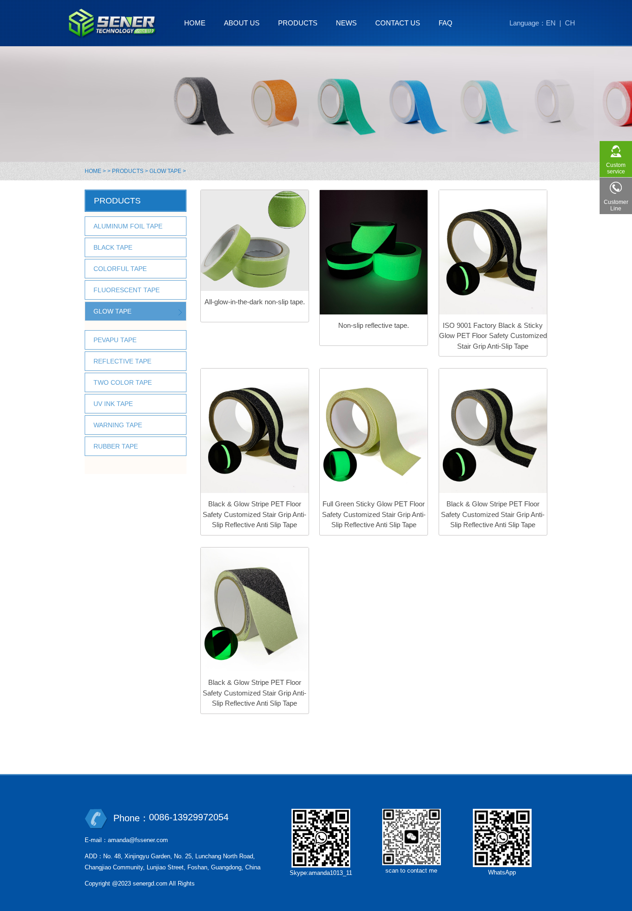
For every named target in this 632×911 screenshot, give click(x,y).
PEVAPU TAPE (114, 340)
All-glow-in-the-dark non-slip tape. (254, 302)
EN (551, 23)
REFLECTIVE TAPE (122, 361)
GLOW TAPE (165, 171)
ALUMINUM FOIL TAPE (127, 226)
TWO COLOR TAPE (122, 382)
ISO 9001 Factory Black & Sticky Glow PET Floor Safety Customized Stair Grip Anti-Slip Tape (493, 335)
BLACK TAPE (112, 247)
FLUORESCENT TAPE (126, 290)
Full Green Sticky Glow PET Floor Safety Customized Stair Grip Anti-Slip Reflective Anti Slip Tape (374, 514)
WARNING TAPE (117, 425)
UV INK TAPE (113, 403)
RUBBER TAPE (115, 446)
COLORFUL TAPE (120, 268)
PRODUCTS (127, 171)
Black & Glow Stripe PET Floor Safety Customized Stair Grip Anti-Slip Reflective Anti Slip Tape (254, 514)
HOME (93, 171)
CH (570, 23)
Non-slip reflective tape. (373, 325)
